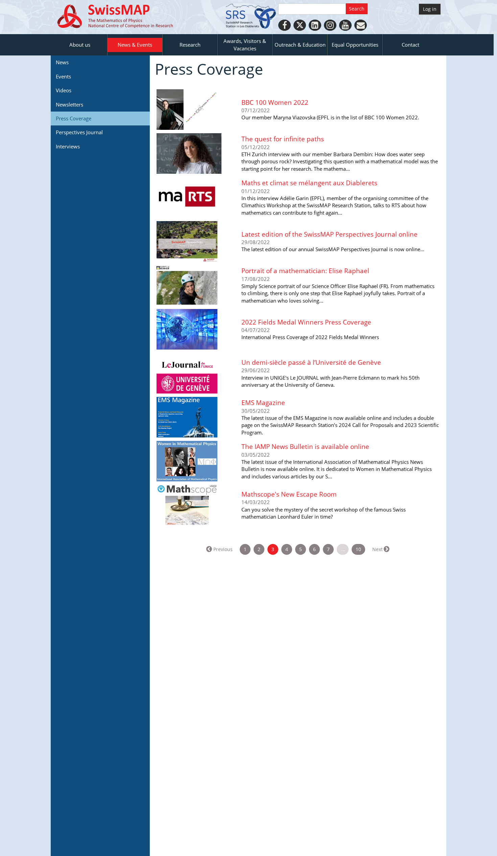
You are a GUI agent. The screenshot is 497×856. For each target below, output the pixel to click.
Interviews (68, 146)
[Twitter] (299, 25)
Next (377, 549)
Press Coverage (73, 118)
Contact (410, 44)
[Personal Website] (360, 25)
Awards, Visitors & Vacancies (244, 44)
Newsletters (69, 104)
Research (190, 44)
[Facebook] (284, 25)
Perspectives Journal (79, 132)
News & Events (135, 44)
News (62, 62)
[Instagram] (330, 25)
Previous (223, 549)
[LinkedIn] (315, 25)
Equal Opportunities (355, 44)
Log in (429, 9)
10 (358, 549)
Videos (63, 90)
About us (79, 44)
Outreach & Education (300, 44)
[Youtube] (345, 25)
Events (63, 76)
